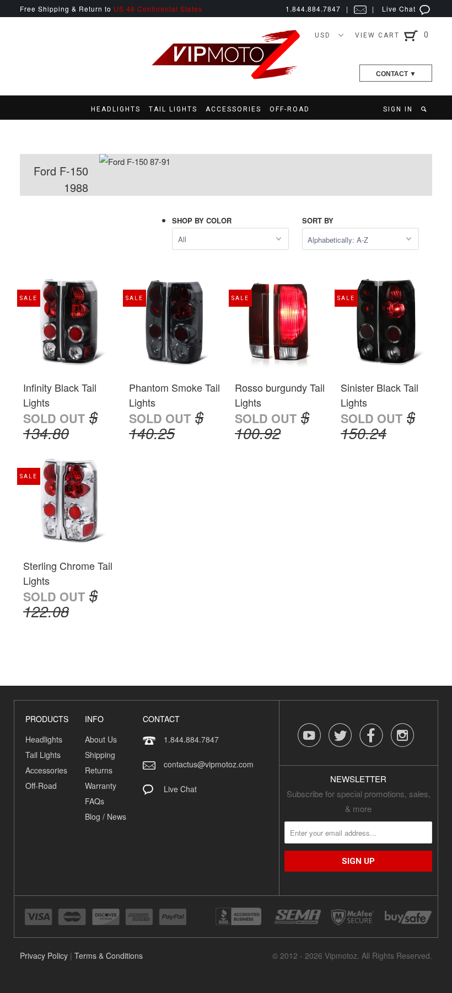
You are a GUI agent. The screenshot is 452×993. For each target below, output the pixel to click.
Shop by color (202, 220)
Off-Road (41, 785)
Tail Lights (43, 754)
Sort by (317, 220)
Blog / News (105, 816)
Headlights (43, 739)
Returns (98, 770)
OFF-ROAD (290, 109)
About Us (101, 739)
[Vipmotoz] (226, 77)
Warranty (100, 785)
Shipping (100, 754)
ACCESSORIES (233, 109)
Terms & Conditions (108, 955)
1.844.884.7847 (191, 739)
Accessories (46, 770)
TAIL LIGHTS (173, 109)
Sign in (398, 109)
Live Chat (400, 8)
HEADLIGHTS (116, 109)
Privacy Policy (44, 955)
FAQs (94, 801)
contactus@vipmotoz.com (209, 764)
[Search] (425, 109)
